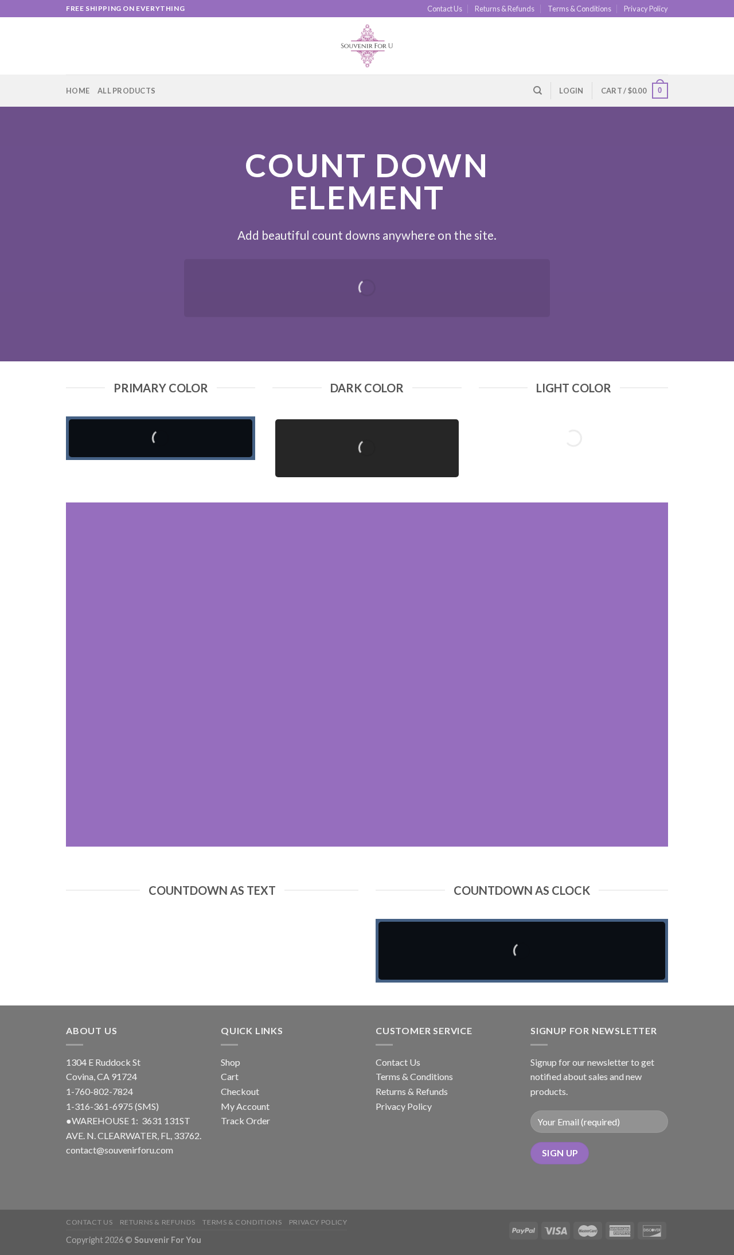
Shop (230, 1062)
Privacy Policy (646, 8)
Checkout (240, 1091)
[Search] (537, 91)
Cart (230, 1076)
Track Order (245, 1120)
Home (77, 90)
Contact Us (444, 8)
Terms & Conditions (579, 8)
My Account (245, 1106)
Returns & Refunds (504, 8)
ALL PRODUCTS (126, 90)
